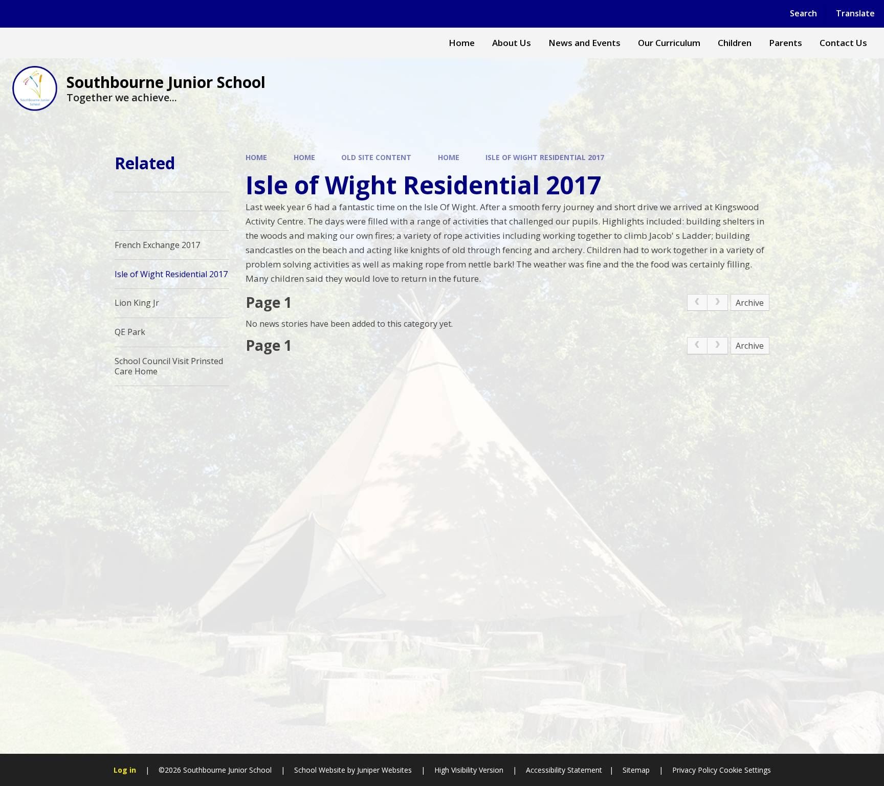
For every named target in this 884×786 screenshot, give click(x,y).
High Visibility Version (468, 770)
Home (256, 157)
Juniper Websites (384, 770)
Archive (750, 302)
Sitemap (636, 770)
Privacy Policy (694, 770)
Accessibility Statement (564, 770)
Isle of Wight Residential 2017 (544, 157)
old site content (376, 157)
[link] (697, 302)
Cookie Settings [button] (745, 770)
